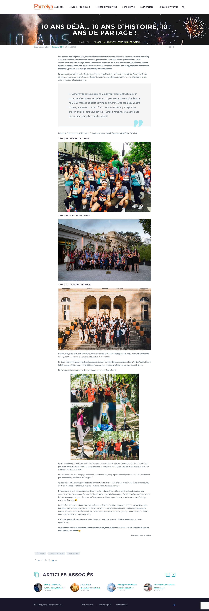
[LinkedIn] (53, 560)
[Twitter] (39, 560)
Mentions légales (104, 605)
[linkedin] (174, 605)
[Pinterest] (46, 560)
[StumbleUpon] (56, 560)
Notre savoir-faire (107, 7)
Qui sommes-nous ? (80, 7)
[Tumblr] (49, 560)
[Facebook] (35, 560)
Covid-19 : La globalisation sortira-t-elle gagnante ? (90, 587)
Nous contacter (169, 7)
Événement (40, 553)
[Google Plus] (42, 560)
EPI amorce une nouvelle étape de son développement (164, 587)
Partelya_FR (57, 47)
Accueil (59, 7)
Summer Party (73, 553)
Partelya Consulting (56, 553)
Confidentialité (122, 605)
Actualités (147, 7)
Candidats (129, 7)
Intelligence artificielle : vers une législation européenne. (127, 587)
